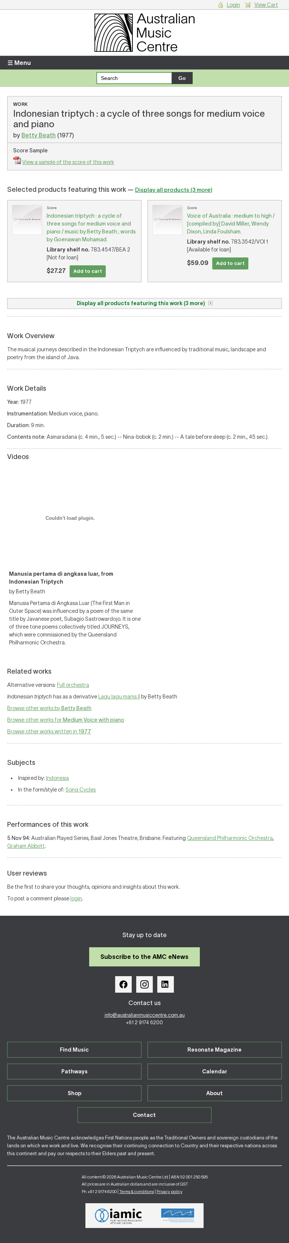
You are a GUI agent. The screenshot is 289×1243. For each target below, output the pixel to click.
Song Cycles (80, 790)
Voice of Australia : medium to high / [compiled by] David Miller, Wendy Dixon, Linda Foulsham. (231, 224)
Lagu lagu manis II (119, 697)
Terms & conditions (136, 1191)
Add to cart (87, 271)
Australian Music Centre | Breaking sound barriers (144, 33)
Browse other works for (65, 720)
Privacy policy (170, 1191)
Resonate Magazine (214, 1050)
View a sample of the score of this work (68, 162)
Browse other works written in (49, 731)
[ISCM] (178, 1215)
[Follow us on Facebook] (123, 984)
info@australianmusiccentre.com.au (145, 1015)
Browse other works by (49, 708)
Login (233, 5)
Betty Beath (38, 135)
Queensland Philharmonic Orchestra (230, 838)
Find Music (74, 1050)
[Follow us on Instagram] (144, 984)
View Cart (266, 5)
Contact (144, 1115)
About (214, 1093)
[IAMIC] (118, 1215)
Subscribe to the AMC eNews (144, 956)
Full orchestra (73, 685)
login (76, 898)
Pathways (74, 1071)
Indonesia (57, 778)
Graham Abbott (26, 846)
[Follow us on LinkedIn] (165, 984)
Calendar (214, 1071)
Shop (74, 1093)
